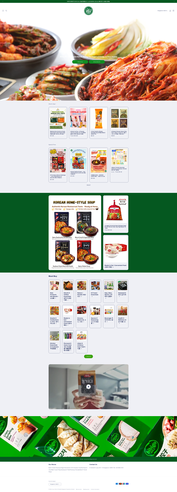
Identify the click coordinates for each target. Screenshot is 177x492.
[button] (3, 10)
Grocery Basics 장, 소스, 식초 (81, 319)
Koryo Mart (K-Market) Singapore (59, 489)
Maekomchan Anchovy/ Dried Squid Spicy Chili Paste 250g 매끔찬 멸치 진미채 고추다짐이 (57, 133)
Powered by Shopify (70, 489)
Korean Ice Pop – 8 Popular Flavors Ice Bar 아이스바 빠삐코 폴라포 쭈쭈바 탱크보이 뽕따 (78, 133)
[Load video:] (88, 386)
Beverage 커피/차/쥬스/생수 (109, 319)
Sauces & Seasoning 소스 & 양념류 (94, 320)
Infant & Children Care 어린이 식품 (81, 346)
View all (88, 184)
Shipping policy (86, 489)
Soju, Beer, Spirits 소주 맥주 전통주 (108, 294)
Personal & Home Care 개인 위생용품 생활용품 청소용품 (68, 347)
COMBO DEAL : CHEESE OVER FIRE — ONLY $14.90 (98, 176)
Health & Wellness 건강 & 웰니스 (122, 319)
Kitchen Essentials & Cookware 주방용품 (54, 346)
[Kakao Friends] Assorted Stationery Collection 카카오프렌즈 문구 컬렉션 (119, 169)
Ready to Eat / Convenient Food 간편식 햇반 (115, 266)
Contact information (95, 489)
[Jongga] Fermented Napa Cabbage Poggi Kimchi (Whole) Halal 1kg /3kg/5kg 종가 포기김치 (115, 227)
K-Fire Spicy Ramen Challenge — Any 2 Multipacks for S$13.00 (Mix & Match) (58, 176)
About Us (80, 61)
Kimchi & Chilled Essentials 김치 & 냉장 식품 (67, 296)
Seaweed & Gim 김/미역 (122, 293)
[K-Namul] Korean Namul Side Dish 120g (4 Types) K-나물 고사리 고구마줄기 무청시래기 (119, 133)
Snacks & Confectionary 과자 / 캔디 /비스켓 (54, 320)
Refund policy (79, 489)
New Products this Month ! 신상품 (54, 295)
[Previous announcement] (2, 1)
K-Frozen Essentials (94, 293)
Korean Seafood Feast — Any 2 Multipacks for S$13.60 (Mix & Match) (78, 173)
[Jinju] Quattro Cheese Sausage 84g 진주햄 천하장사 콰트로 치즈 (98, 133)
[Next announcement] (174, 1)
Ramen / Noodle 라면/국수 (81, 294)
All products (96, 61)
